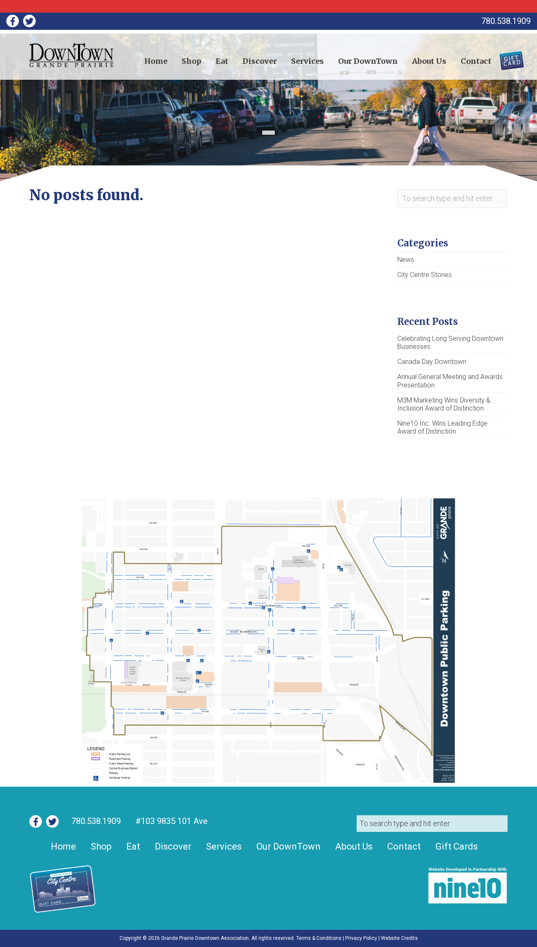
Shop (191, 61)
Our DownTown (368, 61)
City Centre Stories (424, 275)
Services (307, 61)
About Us (429, 61)
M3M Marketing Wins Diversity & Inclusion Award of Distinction (443, 404)
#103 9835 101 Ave (170, 821)
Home (155, 61)
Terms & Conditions (318, 938)
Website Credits (399, 938)
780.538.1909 (96, 821)
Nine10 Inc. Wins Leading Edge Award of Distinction (442, 427)
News (405, 260)
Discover (259, 61)
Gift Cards (506, 57)
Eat (222, 61)
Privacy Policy (361, 938)
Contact (476, 61)
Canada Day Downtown (431, 362)
